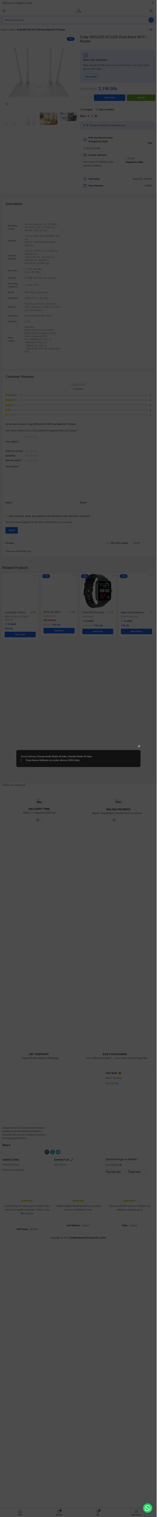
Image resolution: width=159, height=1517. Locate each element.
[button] (147, 1508)
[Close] (139, 746)
